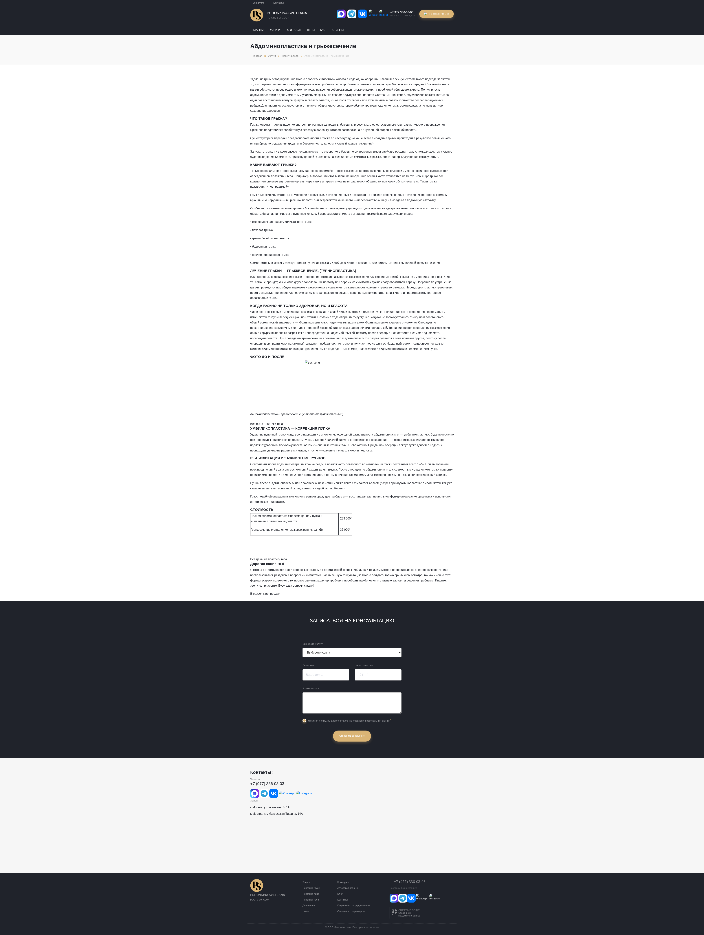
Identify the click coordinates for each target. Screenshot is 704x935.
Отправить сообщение (352, 736)
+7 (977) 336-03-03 (267, 783)
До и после (308, 905)
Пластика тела (290, 55)
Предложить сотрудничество (353, 905)
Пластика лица (310, 893)
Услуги (272, 55)
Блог (340, 893)
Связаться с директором (351, 911)
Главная (257, 55)
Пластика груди (311, 888)
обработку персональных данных (371, 720)
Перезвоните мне (439, 13)
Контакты (278, 2)
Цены (305, 911)
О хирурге (258, 2)
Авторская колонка (347, 888)
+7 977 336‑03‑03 (401, 12)
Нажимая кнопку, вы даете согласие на (349, 720)
